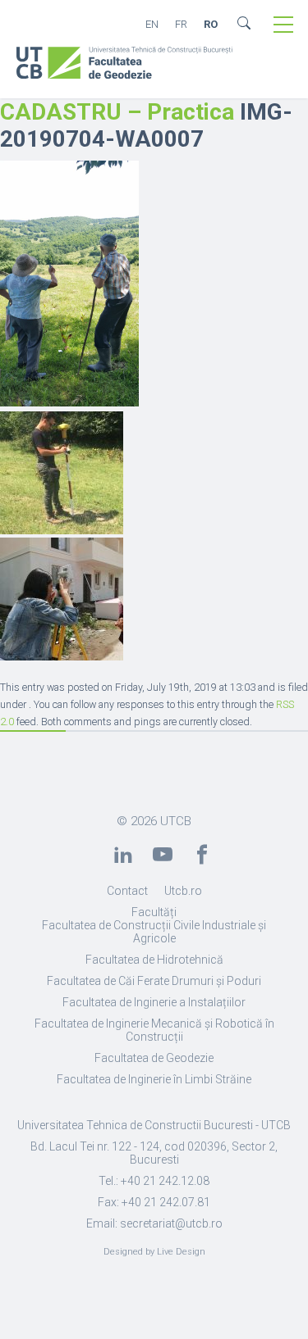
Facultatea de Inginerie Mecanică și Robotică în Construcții (154, 1030)
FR (181, 24)
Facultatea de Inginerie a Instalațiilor (154, 1002)
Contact (127, 890)
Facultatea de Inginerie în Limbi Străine (154, 1079)
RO (211, 24)
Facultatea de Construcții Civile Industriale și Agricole (154, 932)
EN (152, 24)
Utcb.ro (183, 890)
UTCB (175, 821)
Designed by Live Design (154, 1251)
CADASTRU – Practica (117, 111)
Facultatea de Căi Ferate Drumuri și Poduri (154, 980)
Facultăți (154, 912)
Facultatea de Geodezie (154, 1057)
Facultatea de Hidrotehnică (154, 959)
